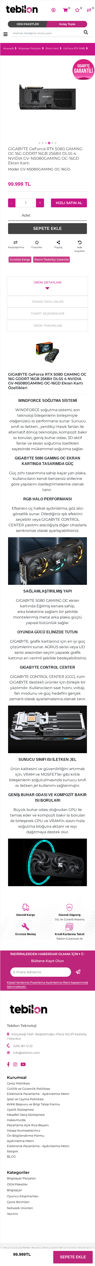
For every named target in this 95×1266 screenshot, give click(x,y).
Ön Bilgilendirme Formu (25, 1135)
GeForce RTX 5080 (74, 48)
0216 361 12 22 (23, 1046)
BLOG (11, 1156)
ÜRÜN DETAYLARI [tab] (47, 282)
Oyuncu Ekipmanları (23, 1196)
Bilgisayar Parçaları (29, 48)
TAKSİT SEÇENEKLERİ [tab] (47, 313)
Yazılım (12, 1214)
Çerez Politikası (18, 1083)
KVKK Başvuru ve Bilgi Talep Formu (33, 1104)
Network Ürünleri (20, 1208)
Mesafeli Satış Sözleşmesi (26, 1114)
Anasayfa (8, 48)
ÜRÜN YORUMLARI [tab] (47, 325)
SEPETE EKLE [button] (47, 228)
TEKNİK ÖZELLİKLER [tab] (47, 301)
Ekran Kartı (52, 48)
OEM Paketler (17, 1184)
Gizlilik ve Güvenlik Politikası (28, 1088)
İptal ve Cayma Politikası (25, 1099)
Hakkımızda (16, 1120)
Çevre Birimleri (18, 1202)
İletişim (12, 1151)
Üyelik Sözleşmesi (20, 1109)
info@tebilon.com (26, 1052)
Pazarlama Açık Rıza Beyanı (28, 1125)
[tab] (39, 143)
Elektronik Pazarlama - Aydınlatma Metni (38, 1094)
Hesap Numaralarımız (23, 1130)
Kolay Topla (67, 24)
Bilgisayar (14, 1190)
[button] (53, 10)
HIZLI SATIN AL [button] (69, 203)
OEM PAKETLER (28, 24)
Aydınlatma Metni (20, 1141)
